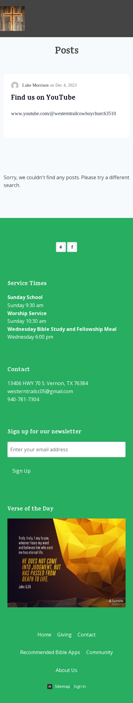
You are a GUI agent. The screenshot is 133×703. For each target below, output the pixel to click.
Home (44, 634)
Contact (87, 634)
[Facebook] (72, 247)
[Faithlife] (61, 247)
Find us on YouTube (43, 98)
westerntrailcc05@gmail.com (40, 391)
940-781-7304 (23, 399)
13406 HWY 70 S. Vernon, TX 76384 (47, 383)
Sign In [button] (80, 686)
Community (99, 652)
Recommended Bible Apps (50, 652)
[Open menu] (127, 18)
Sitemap (62, 686)
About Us (66, 670)
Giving (64, 634)
